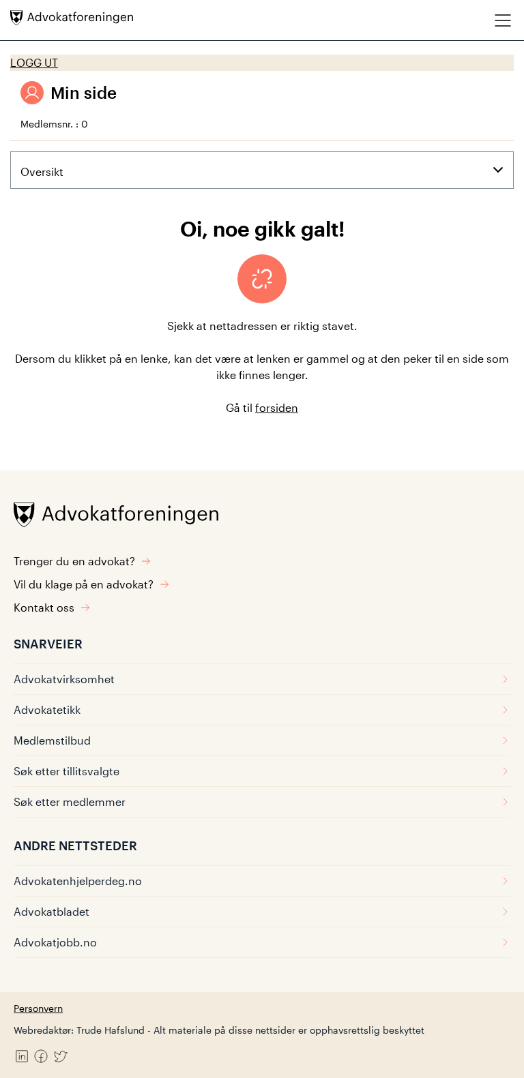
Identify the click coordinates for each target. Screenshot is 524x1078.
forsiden (276, 407)
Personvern (38, 1008)
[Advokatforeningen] (71, 18)
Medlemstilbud (52, 740)
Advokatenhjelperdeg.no (78, 880)
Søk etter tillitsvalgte (66, 770)
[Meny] (503, 20)
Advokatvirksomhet (64, 678)
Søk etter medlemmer (70, 801)
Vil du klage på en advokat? (84, 584)
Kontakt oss (44, 607)
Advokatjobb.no (55, 941)
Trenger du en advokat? (74, 560)
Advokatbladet (51, 911)
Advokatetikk (47, 709)
